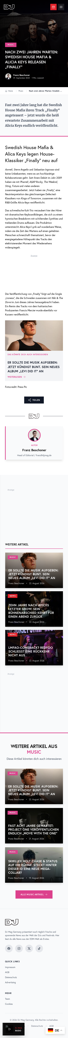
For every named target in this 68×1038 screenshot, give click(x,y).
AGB (7, 972)
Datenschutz (11, 977)
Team (7, 998)
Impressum (10, 967)
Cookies (9, 1004)
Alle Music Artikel (32, 894)
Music (11, 45)
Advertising (10, 982)
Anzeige (34, 255)
